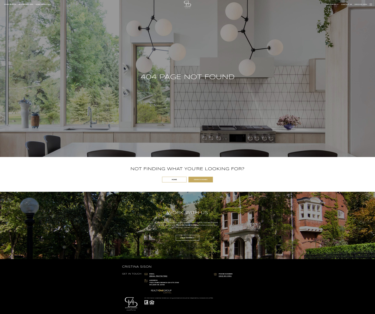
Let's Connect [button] (187, 238)
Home (174, 179)
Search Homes (201, 179)
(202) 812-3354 (225, 276)
